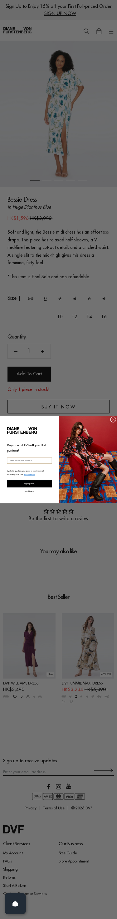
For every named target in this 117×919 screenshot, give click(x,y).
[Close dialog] (113, 419)
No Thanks (29, 491)
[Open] (15, 903)
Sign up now (29, 484)
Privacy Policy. (29, 474)
